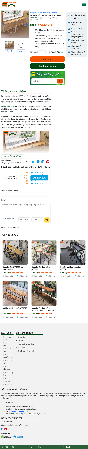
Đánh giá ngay (39, 178)
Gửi (60, 81)
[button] (12, 156)
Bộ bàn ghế (41, 12)
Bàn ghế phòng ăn (6, 368)
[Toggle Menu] (84, 4)
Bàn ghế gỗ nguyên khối (7, 356)
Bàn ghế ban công (7, 362)
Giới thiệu (21, 337)
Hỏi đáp (35, 19)
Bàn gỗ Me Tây (7, 350)
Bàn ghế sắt (7, 384)
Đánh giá (55, 18)
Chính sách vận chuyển (26, 351)
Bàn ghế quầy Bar (51, 12)
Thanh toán (22, 347)
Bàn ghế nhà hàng (7, 344)
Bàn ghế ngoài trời (6, 380)
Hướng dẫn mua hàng (26, 344)
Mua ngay (48, 59)
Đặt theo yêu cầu (47, 66)
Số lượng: (34, 52)
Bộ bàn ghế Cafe (7, 338)
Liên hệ (20, 340)
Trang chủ (33, 12)
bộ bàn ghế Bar (11, 106)
